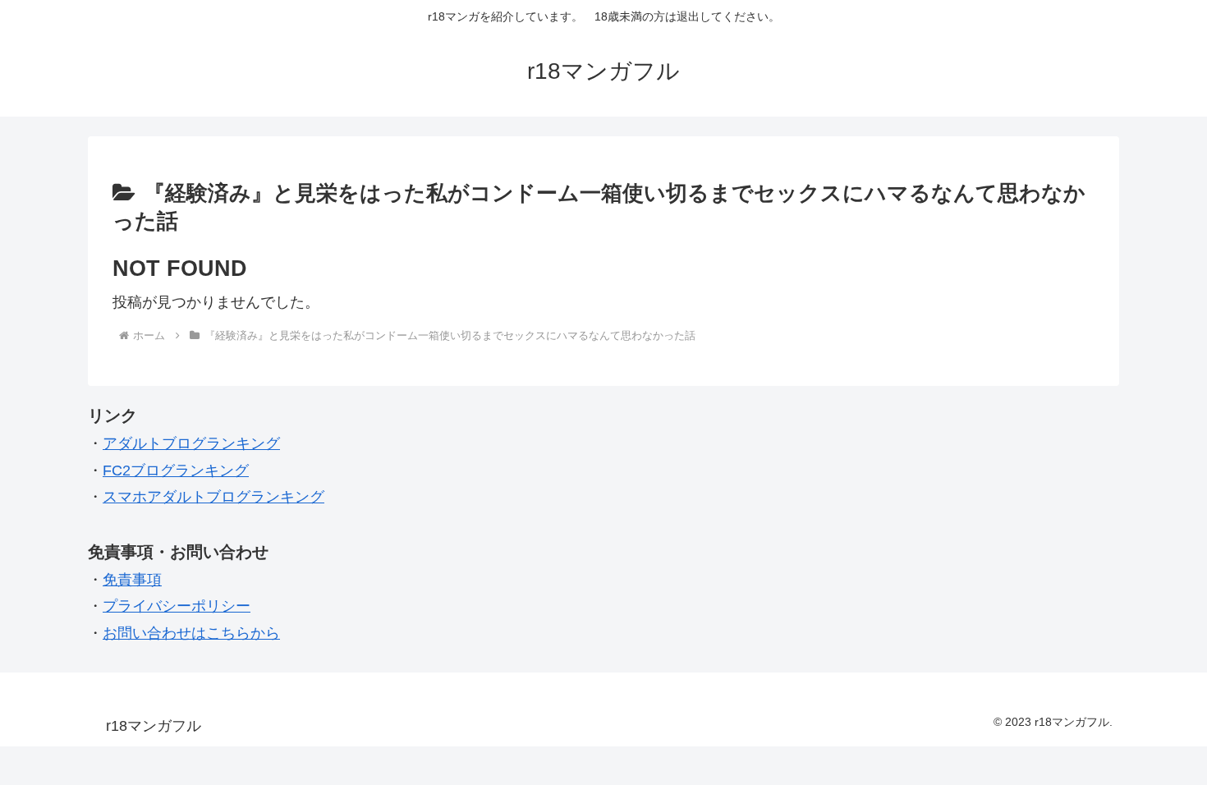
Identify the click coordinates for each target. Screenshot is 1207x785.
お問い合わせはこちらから (191, 633)
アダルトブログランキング (191, 443)
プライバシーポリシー (176, 606)
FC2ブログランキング (176, 470)
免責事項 (132, 580)
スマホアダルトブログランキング (213, 497)
